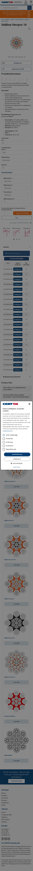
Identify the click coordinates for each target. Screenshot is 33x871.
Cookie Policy (16, 467)
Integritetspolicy (8, 431)
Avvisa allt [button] (17, 459)
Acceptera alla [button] (17, 454)
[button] (16, 463)
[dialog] (16, 435)
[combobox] (29, 404)
